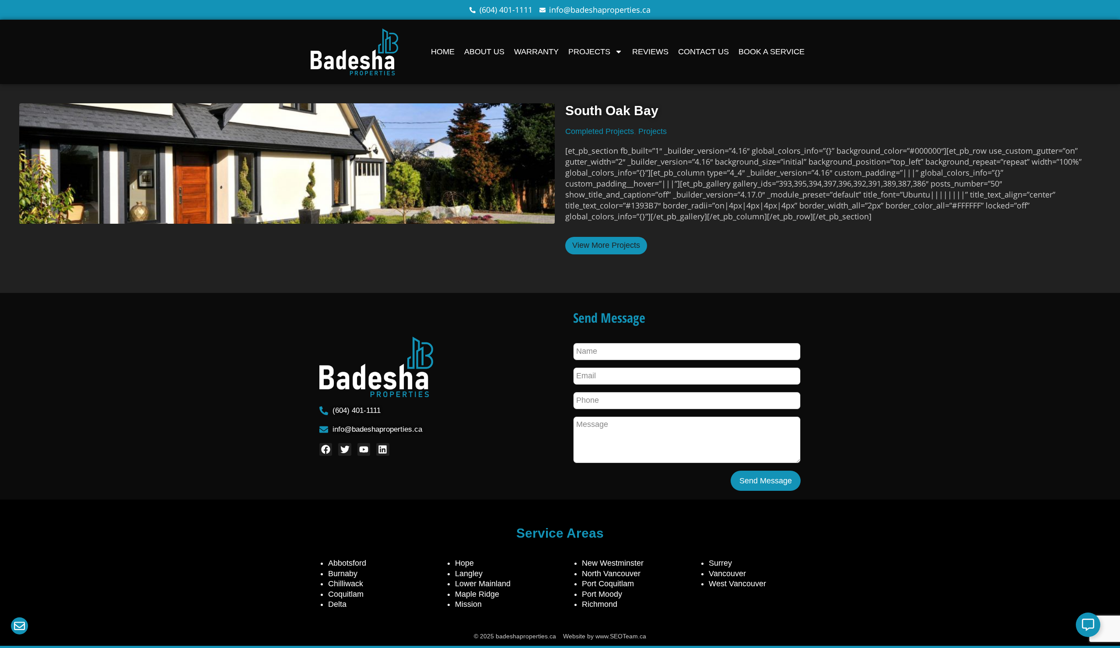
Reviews (650, 51)
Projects (589, 51)
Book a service (771, 51)
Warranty (536, 51)
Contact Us (703, 51)
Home (443, 51)
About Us (484, 51)
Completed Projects (599, 131)
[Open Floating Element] (1088, 625)
